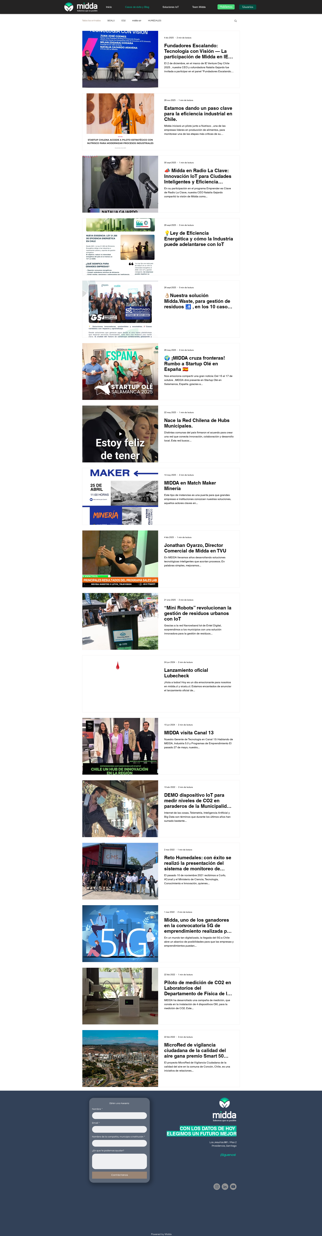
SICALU (111, 20)
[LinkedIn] (225, 1186)
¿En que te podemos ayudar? (108, 1150)
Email (96, 1123)
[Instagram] (216, 1186)
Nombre (97, 1109)
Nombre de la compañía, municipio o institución (118, 1137)
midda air (136, 20)
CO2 (123, 20)
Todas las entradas (91, 20)
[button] (235, 21)
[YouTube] (233, 1186)
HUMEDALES (154, 20)
